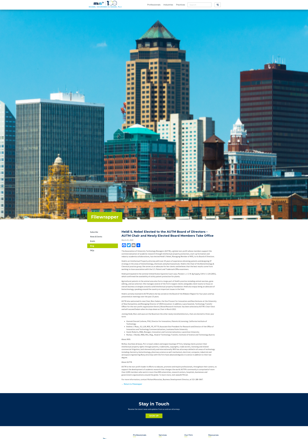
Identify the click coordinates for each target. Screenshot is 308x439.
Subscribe (94, 232)
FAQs (92, 250)
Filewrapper (105, 217)
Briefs (92, 241)
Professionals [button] (153, 5)
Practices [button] (180, 5)
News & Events (96, 236)
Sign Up (154, 416)
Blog (92, 246)
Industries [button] (168, 5)
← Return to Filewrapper (132, 384)
